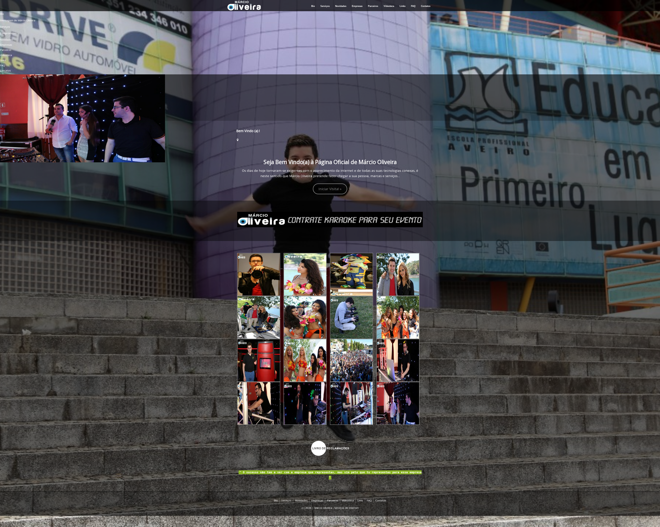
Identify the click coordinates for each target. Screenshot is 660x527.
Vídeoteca (6, 55)
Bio (2, 13)
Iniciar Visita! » (330, 189)
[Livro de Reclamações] (330, 448)
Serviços (5, 26)
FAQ (2, 65)
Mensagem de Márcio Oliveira (17, 20)
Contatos (5, 70)
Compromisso (8, 33)
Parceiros (5, 50)
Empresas (6, 44)
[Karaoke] (330, 219)
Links (3, 60)
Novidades (6, 39)
